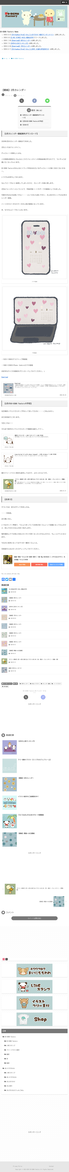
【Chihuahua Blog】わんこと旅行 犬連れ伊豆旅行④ (30, 49)
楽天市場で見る (39, 564)
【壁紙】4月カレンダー (15, 641)
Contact (51, 1166)
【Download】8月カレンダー (21, 40)
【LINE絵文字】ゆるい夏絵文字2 (18, 589)
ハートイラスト (57, 683)
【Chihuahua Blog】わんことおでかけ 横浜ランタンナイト (32, 34)
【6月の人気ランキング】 (19, 43)
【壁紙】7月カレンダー (15, 615)
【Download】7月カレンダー (21, 46)
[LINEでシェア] (47, 100)
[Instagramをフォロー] (43, 697)
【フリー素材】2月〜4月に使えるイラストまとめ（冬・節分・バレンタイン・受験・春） (34, 659)
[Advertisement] (34, 73)
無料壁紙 (6, 686)
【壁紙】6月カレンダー (15, 624)
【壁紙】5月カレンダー (15, 633)
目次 (33, 110)
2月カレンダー (24, 683)
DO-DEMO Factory (8, 683)
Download (4, 377)
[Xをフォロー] (26, 697)
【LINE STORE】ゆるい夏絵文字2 (22, 37)
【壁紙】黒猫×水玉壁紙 (15, 650)
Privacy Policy (17, 1166)
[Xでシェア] (21, 100)
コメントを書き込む (34, 918)
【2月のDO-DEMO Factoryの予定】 (33, 121)
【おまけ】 (25, 125)
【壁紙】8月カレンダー (15, 598)
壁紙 (16, 683)
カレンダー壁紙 (46, 683)
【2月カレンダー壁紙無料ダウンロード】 (33, 116)
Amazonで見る (22, 564)
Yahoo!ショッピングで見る (56, 564)
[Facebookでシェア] (34, 100)
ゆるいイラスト (35, 683)
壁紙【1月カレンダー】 (15, 668)
